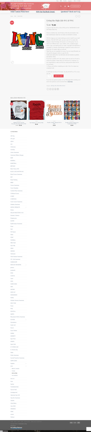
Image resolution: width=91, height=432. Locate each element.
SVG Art (63, 85)
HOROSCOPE (14, 262)
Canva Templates (14, 188)
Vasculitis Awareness (15, 398)
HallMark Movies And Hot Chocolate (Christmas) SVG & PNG (18, 123)
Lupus (12, 278)
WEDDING (13, 409)
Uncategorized (14, 392)
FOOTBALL (13, 240)
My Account (15, 8)
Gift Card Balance (17, 6)
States (12, 352)
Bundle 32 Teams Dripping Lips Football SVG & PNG (71, 123)
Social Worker (14, 330)
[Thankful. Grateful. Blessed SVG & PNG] (54, 110)
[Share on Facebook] (48, 89)
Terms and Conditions (36, 421)
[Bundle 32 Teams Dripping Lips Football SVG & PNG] (72, 110)
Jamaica (12, 267)
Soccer (12, 328)
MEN (12, 286)
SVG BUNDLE (15, 375)
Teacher (12, 384)
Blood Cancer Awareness (16, 174)
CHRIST (12, 196)
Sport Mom (13, 339)
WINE (12, 411)
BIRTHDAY (13, 166)
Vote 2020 (13, 406)
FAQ (75, 1)
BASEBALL (13, 160)
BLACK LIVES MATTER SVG (17, 171)
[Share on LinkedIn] (58, 89)
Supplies (69, 1)
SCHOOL (13, 319)
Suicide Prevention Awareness (17, 358)
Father (12, 234)
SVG (61, 1)
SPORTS (12, 341)
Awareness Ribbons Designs (17, 155)
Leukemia (13, 276)
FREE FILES (13, 243)
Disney (12, 210)
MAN (12, 281)
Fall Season (13, 232)
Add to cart (58, 76)
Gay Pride (13, 245)
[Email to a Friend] (53, 89)
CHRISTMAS (13, 199)
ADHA (12, 141)
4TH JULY (13, 138)
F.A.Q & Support (26, 8)
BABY (12, 158)
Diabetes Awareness (15, 204)
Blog (25, 6)
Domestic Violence (15, 215)
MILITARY (13, 289)
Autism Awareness (15, 152)
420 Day (52, 85)
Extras (12, 226)
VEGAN (12, 400)
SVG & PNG (20, 16)
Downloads (27, 421)
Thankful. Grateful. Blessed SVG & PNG (54, 123)
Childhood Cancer (15, 193)
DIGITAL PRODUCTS (15, 207)
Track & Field (14, 389)
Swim (12, 381)
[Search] (60, 6)
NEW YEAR (13, 303)
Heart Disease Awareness (16, 256)
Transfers (65, 1)
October (13, 371)
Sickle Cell (13, 325)
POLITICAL (13, 311)
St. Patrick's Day (14, 350)
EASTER (12, 221)
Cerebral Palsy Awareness (16, 191)
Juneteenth (13, 270)
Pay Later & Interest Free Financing (22, 4)
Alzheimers (13, 147)
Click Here (70, 81)
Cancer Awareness (15, 185)
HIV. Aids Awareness (15, 259)
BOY (12, 177)
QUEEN (12, 314)
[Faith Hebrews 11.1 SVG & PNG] (36, 110)
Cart (22, 421)
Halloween (13, 254)
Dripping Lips (14, 218)
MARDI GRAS (14, 284)
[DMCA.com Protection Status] (4, 431)
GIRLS (12, 248)
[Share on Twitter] (50, 89)
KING (12, 273)
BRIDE (12, 182)
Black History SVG (15, 169)
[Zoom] (12, 62)
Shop (57, 1)
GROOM (13, 251)
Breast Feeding (14, 180)
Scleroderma (13, 322)
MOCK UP (13, 292)
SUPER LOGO (14, 360)
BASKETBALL (13, 163)
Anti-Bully (13, 149)
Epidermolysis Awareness (16, 223)
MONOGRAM (14, 295)
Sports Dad (13, 344)
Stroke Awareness (15, 355)
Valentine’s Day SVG (15, 395)
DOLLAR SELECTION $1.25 (17, 212)
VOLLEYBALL (14, 403)
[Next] (80, 114)
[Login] (65, 6)
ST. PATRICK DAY (14, 347)
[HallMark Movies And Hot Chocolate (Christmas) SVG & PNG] (19, 110)
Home (12, 16)
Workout (12, 417)
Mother (12, 297)
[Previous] (11, 114)
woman (12, 414)
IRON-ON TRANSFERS (16, 265)
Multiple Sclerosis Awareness (17, 300)
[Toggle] (26, 207)
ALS (11, 144)
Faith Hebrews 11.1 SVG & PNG (36, 122)
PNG (12, 308)
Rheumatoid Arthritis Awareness (18, 317)
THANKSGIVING (15, 387)
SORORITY (13, 336)
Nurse (12, 306)
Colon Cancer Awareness (16, 201)
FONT (12, 237)
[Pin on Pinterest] (55, 89)
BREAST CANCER (15, 368)
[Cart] (68, 6)
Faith (12, 229)
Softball (12, 333)
